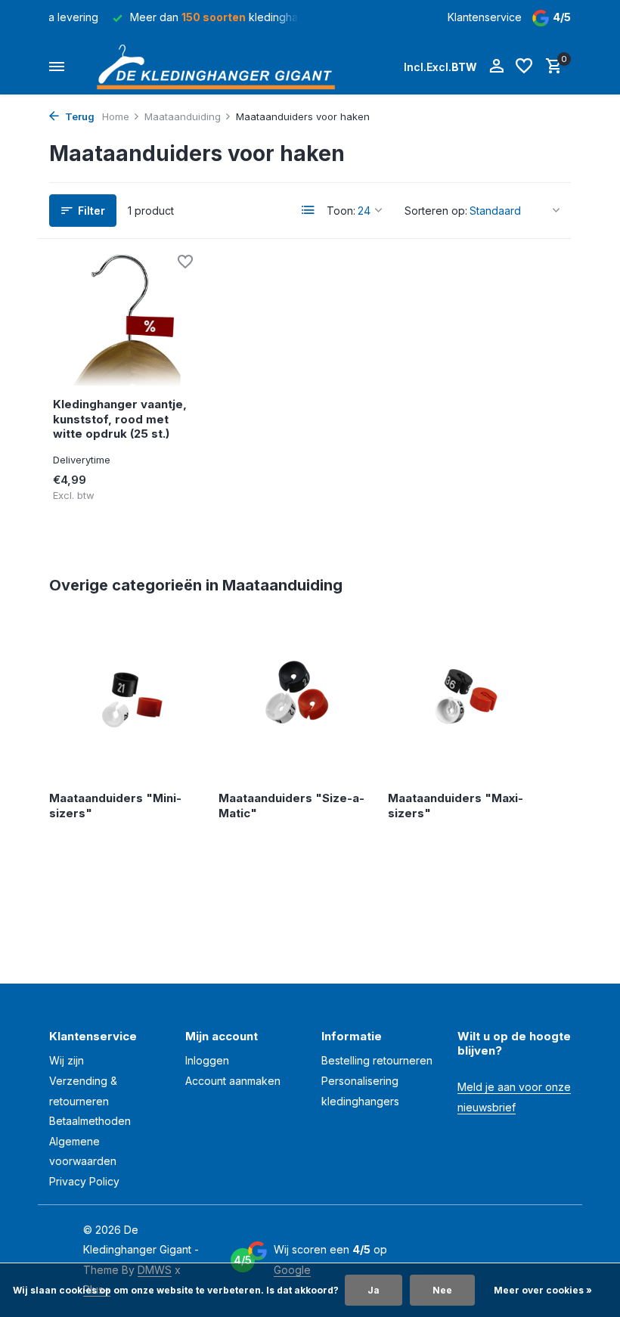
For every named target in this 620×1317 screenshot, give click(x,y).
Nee (442, 1290)
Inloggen (207, 1060)
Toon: (341, 210)
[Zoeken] (377, 66)
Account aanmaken (233, 1080)
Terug (79, 116)
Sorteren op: (436, 210)
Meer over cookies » (543, 1290)
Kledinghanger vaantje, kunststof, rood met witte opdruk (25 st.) (120, 419)
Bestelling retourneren (376, 1060)
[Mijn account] (496, 66)
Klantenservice (485, 17)
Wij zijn (66, 1060)
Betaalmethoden (90, 1120)
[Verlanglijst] (524, 66)
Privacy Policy (84, 1181)
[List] (308, 210)
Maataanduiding (182, 116)
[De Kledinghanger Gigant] (220, 66)
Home (115, 116)
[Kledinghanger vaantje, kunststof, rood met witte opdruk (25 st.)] (126, 320)
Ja (373, 1290)
